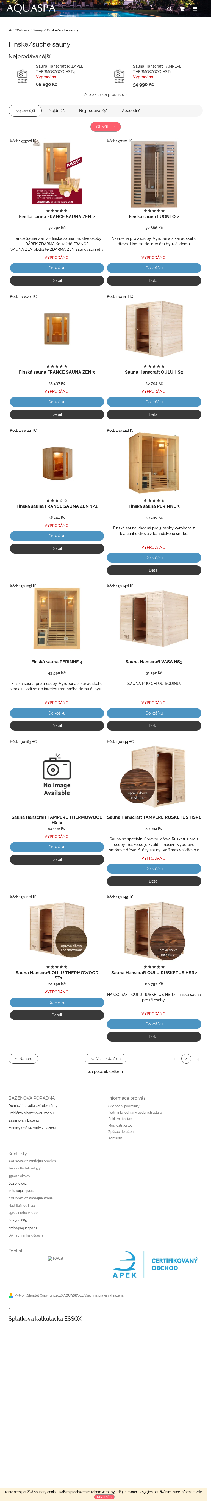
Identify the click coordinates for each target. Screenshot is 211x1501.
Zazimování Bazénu (24, 1120)
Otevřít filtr (105, 127)
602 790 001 (17, 1183)
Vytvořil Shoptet (27, 1295)
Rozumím (104, 1497)
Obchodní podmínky (124, 1106)
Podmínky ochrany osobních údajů (135, 1112)
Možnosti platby (120, 1125)
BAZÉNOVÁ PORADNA (32, 1098)
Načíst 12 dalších (105, 1058)
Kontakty (115, 1138)
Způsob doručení (121, 1132)
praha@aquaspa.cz (23, 1228)
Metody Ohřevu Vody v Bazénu (32, 1128)
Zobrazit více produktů (104, 94)
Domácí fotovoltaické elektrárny (33, 1106)
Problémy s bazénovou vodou (31, 1113)
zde (199, 1492)
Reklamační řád (120, 1119)
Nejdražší (57, 110)
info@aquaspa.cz (21, 1191)
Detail (57, 280)
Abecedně (131, 110)
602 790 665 (18, 1220)
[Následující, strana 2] (186, 1059)
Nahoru (25, 1058)
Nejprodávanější (93, 110)
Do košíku (56, 268)
